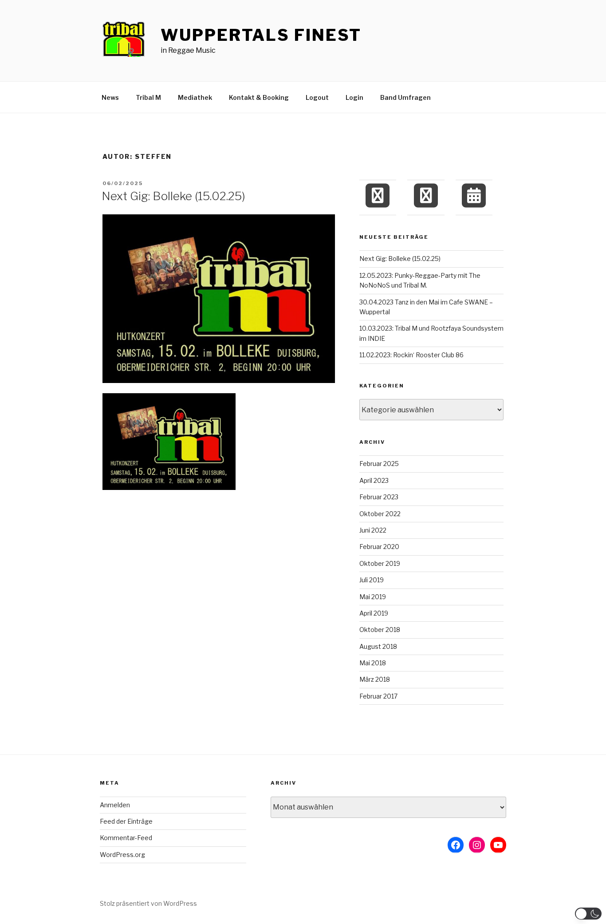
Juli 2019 (371, 580)
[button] (588, 914)
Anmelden (115, 805)
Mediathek (195, 97)
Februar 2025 (379, 463)
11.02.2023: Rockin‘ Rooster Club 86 (411, 355)
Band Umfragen (405, 97)
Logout (317, 97)
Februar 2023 (378, 497)
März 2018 (374, 679)
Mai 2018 (372, 663)
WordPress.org (122, 854)
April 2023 (374, 480)
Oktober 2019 (379, 563)
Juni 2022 (372, 530)
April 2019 (373, 613)
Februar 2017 (378, 696)
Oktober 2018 (379, 629)
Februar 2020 (379, 546)
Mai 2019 (372, 596)
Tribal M (148, 97)
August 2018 (378, 646)
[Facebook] (378, 195)
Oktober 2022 (380, 513)
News (110, 97)
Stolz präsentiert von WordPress (148, 903)
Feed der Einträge (126, 821)
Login (354, 97)
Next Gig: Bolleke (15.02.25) (173, 196)
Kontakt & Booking (259, 97)
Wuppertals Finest (261, 35)
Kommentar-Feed (126, 837)
